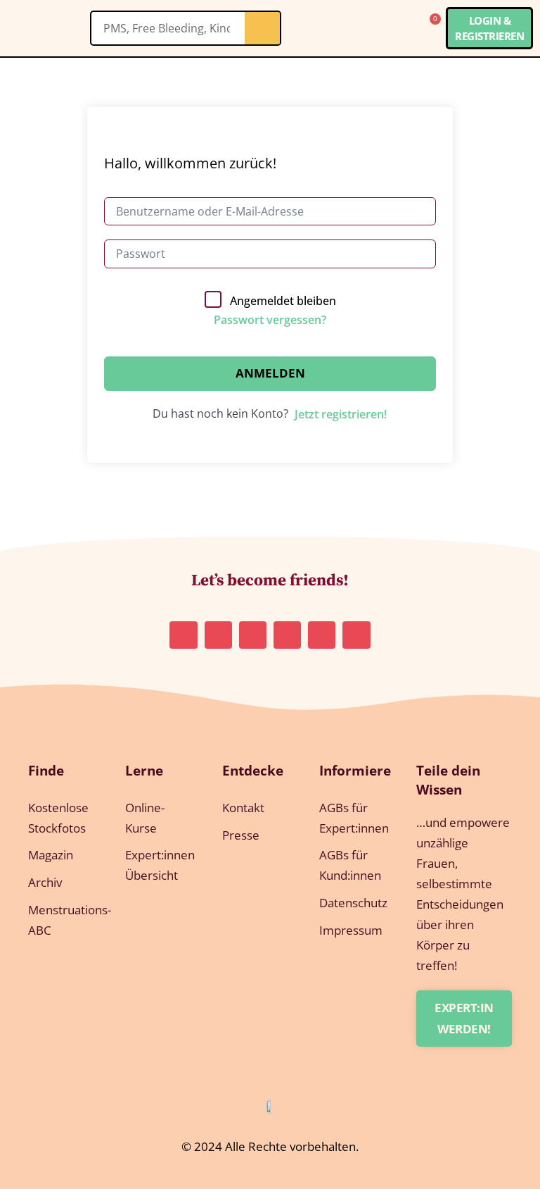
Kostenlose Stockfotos (58, 817)
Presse (240, 835)
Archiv (45, 882)
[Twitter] (287, 635)
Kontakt (243, 807)
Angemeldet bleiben (283, 301)
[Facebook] (356, 635)
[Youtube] (321, 635)
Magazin (50, 855)
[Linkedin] (252, 635)
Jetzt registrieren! (341, 414)
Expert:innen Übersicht (159, 865)
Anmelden (270, 373)
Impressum (350, 930)
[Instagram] (183, 635)
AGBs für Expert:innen (353, 817)
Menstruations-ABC (62, 920)
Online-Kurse (145, 817)
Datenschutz (353, 903)
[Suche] (262, 28)
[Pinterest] (218, 635)
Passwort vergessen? (270, 320)
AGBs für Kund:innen (350, 865)
